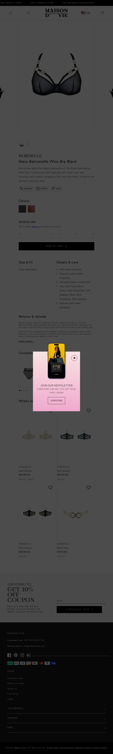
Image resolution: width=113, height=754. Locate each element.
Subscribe (56, 401)
